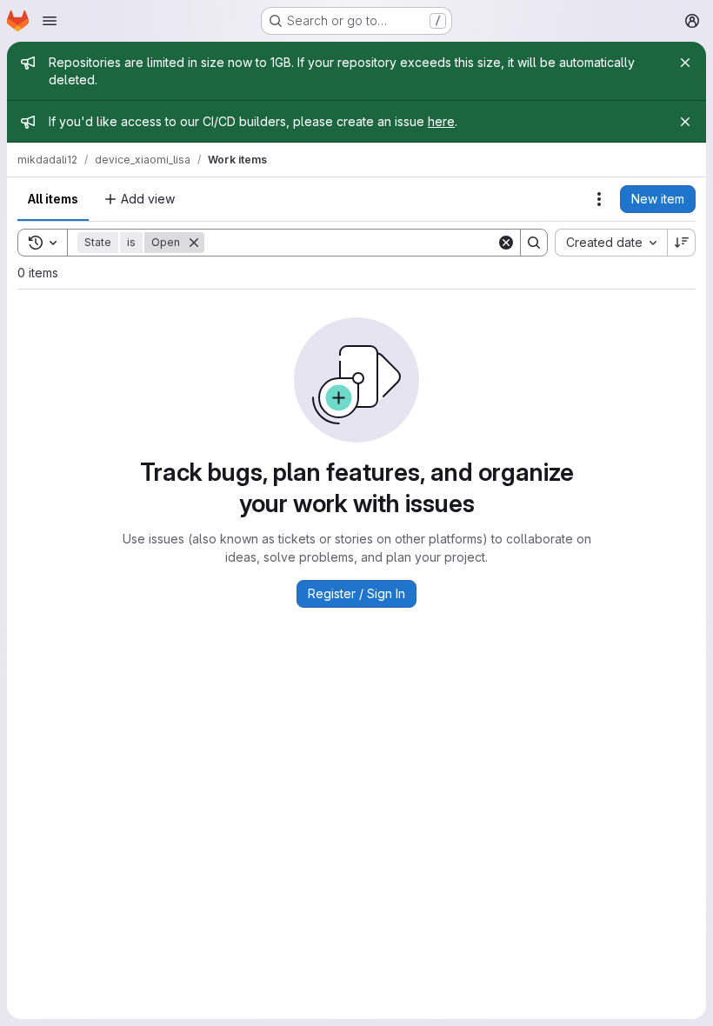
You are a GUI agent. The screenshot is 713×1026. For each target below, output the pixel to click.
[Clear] (506, 242)
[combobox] (611, 242)
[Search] (534, 242)
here (441, 121)
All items (53, 198)
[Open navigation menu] (49, 21)
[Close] (685, 62)
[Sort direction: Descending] (682, 242)
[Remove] (193, 242)
